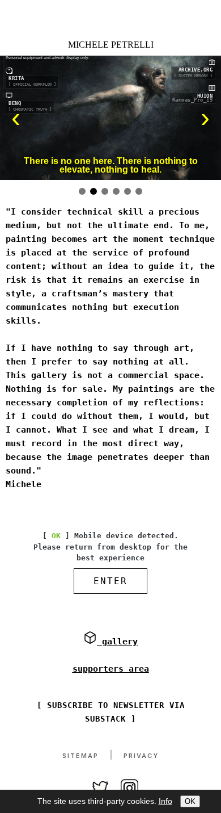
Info (165, 801)
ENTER (111, 581)
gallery (117, 641)
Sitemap (80, 756)
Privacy (141, 756)
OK (190, 801)
